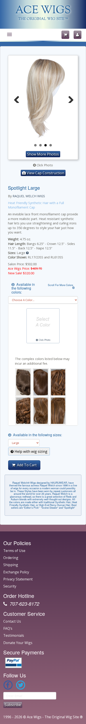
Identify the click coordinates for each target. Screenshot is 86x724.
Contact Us (12, 621)
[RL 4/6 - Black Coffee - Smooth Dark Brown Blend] (41, 382)
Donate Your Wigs (17, 642)
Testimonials (13, 635)
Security (9, 586)
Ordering (10, 557)
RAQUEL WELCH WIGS (29, 196)
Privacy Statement (18, 579)
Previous (16, 98)
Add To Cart (26, 464)
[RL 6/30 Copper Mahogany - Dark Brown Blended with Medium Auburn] (23, 411)
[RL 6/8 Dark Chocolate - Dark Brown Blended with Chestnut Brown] (41, 411)
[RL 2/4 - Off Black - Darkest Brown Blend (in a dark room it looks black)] (23, 382)
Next (69, 98)
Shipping (10, 564)
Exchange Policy (16, 572)
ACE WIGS (43, 10)
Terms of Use (14, 550)
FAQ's (7, 628)
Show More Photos (43, 154)
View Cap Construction (45, 173)
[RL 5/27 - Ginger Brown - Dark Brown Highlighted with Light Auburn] (58, 382)
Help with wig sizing (30, 451)
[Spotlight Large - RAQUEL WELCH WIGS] (43, 98)
